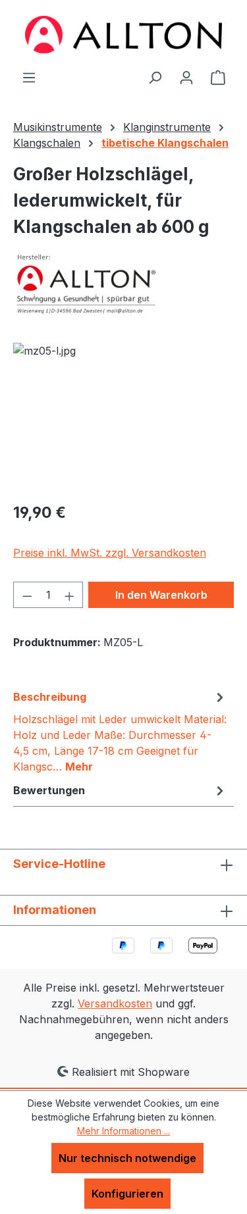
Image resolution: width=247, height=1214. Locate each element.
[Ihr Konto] (186, 77)
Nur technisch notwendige (127, 1158)
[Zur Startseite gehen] (124, 34)
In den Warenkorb (161, 594)
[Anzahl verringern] (27, 595)
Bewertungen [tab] (49, 790)
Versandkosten (115, 1003)
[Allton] (123, 283)
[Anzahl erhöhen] (70, 595)
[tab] (120, 731)
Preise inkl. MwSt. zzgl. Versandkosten (109, 552)
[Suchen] (155, 77)
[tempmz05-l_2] (123, 417)
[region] (123, 417)
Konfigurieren (127, 1193)
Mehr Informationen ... (123, 1130)
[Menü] (29, 77)
